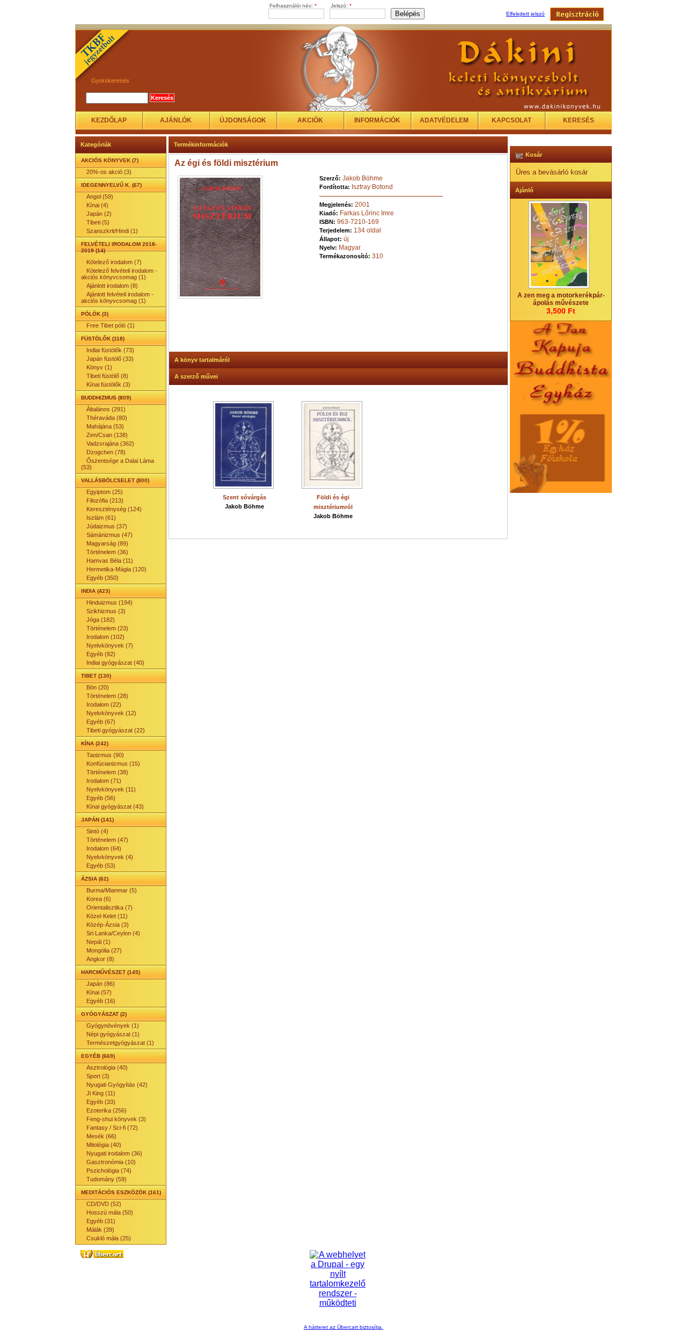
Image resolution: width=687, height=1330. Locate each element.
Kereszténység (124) (114, 509)
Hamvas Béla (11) (109, 560)
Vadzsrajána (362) (110, 443)
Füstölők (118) (103, 338)
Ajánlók (176, 120)
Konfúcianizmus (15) (113, 763)
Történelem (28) (107, 696)
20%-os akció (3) (108, 172)
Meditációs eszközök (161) (121, 1192)
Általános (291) (106, 409)
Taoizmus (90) (105, 755)
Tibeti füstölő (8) (107, 376)
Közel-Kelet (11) (107, 916)
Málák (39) (100, 1229)
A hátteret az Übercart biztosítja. (343, 1327)
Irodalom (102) (105, 637)
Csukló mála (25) (108, 1238)
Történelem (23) (107, 628)
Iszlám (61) (101, 517)
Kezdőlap (109, 120)
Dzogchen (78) (106, 452)
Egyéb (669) (98, 1056)
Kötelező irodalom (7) (114, 262)
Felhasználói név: (293, 6)
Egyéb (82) (100, 654)
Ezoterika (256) (106, 1110)
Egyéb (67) (100, 721)
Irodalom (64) (103, 848)
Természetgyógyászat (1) (120, 1043)
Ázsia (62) (94, 879)
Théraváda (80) (106, 418)
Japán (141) (97, 820)
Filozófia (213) (104, 500)
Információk (377, 120)
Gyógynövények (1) (112, 1025)
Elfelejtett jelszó (525, 14)
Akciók (310, 120)
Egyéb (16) (100, 1001)
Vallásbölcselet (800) (115, 480)
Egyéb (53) (100, 865)
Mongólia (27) (104, 950)
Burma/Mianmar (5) (111, 890)
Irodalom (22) (103, 704)
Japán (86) (100, 983)
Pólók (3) (94, 314)
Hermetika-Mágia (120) (116, 569)
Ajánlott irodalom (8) (112, 285)
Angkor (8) (100, 959)
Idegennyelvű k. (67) (111, 185)
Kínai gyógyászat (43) (115, 806)
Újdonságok (243, 120)
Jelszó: (341, 6)
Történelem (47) (107, 840)
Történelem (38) (107, 772)
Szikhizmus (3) (106, 611)
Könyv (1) (99, 367)
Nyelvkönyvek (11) (111, 789)
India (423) (95, 591)
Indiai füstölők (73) (110, 350)
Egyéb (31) (100, 1221)
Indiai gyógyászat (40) (115, 662)
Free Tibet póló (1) (110, 325)
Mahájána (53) (105, 426)
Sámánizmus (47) (109, 535)
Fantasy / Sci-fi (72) (112, 1127)
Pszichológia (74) (108, 1170)
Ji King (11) (100, 1093)
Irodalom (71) (103, 780)
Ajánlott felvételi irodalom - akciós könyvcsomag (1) (117, 297)
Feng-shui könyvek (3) (116, 1119)
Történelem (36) (107, 552)
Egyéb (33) (100, 1102)
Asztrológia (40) (107, 1067)
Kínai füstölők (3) (108, 384)
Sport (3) (97, 1076)
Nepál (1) (98, 942)
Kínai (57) (99, 992)
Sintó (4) (97, 831)
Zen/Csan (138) (107, 435)
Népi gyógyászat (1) (113, 1034)
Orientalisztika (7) (109, 907)
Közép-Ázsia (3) (107, 924)
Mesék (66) (101, 1136)
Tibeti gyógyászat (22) (115, 730)
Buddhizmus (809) (106, 398)
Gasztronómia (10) (111, 1162)
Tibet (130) (96, 676)
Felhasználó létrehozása (577, 14)
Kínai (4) (97, 205)
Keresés (578, 120)
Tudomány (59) (106, 1179)
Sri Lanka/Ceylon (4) (113, 933)
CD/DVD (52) (103, 1204)
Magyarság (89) (107, 543)
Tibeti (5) (97, 222)
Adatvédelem (444, 120)
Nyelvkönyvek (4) (109, 857)
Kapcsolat (511, 120)
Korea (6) (98, 899)
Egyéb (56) (100, 798)
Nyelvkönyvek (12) (111, 713)
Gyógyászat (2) (104, 1014)
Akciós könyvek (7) (109, 160)
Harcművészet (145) (110, 972)
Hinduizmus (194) (109, 602)
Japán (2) (99, 213)
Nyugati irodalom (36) (114, 1153)
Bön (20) (97, 687)
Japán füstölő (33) (110, 358)
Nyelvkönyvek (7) (109, 645)
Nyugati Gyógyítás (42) (117, 1084)
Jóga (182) (100, 619)
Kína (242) (94, 743)
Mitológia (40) (103, 1145)
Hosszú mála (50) (109, 1212)
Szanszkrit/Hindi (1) (112, 231)
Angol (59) (99, 196)
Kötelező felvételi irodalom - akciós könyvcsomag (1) (119, 273)
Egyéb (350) (102, 578)
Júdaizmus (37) (106, 526)
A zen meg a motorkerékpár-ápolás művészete (561, 299)
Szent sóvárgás (244, 497)
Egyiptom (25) (104, 492)
